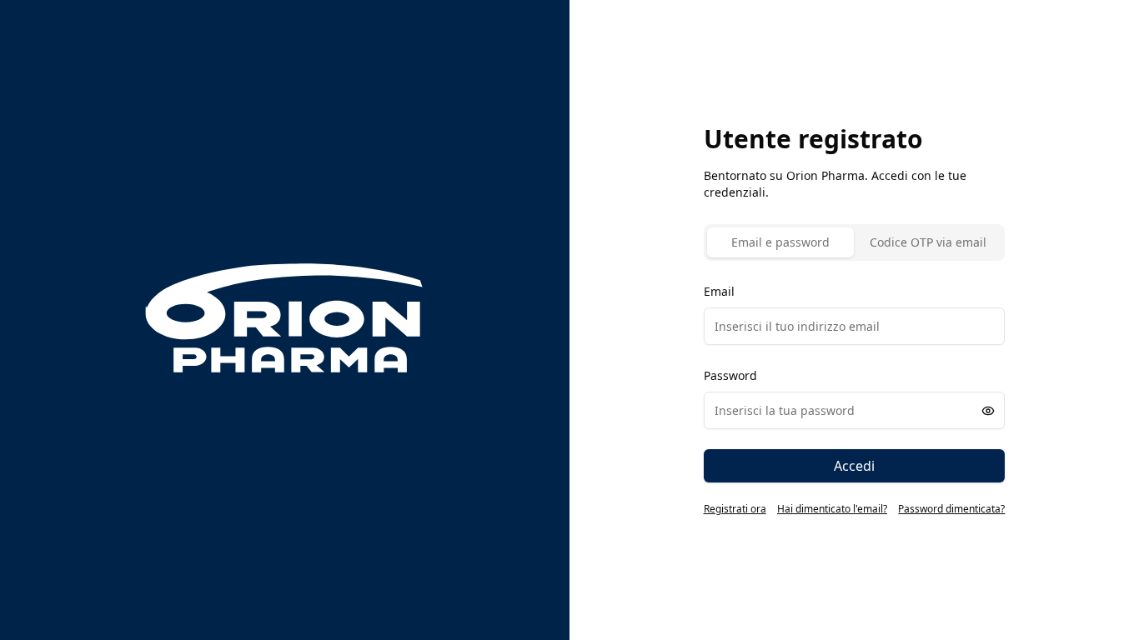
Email (719, 291)
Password (730, 375)
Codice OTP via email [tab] (928, 242)
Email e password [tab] (780, 242)
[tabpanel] (855, 381)
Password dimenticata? (951, 509)
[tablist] (855, 242)
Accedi (854, 466)
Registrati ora (735, 509)
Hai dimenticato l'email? (832, 509)
